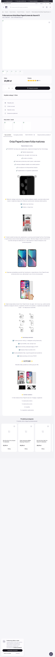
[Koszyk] (46, 7)
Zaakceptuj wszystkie (12, 650)
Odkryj (9, 448)
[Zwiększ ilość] (12, 88)
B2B (50, 3)
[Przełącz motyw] (46, 4)
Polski (41, 3)
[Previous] (3, 437)
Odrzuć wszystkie (7, 653)
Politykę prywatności (18, 647)
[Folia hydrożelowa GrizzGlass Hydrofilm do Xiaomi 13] (27, 125)
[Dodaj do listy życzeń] (49, 22)
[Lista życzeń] (43, 7)
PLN (36, 3)
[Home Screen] (6, 7)
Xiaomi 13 (28, 11)
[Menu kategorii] (3, 7)
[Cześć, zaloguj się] (50, 7)
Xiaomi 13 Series (20, 11)
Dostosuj (17, 653)
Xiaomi (6, 11)
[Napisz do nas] (51, 654)
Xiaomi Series (13, 11)
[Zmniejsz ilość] (5, 88)
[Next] (51, 437)
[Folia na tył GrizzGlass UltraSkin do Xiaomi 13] (17, 125)
